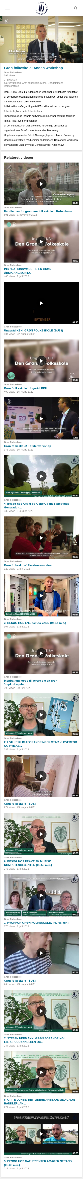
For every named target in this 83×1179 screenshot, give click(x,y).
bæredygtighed (12, 83)
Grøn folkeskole (30, 83)
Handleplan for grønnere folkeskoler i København (38, 211)
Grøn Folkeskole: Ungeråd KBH (25, 388)
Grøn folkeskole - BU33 (20, 803)
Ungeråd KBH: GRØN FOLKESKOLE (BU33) (33, 330)
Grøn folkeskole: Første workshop (27, 446)
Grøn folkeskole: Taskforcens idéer (28, 565)
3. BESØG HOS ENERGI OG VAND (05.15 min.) (35, 622)
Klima (43, 83)
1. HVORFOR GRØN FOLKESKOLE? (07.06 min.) (36, 922)
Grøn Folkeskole (13, 72)
